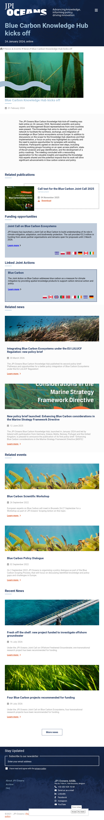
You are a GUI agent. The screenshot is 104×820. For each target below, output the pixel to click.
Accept (74, 812)
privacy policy (40, 768)
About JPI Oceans (15, 780)
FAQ (8, 788)
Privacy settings (76, 807)
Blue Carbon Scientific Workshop (28, 496)
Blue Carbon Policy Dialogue (25, 558)
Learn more (13, 245)
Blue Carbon (16, 272)
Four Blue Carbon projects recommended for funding (41, 697)
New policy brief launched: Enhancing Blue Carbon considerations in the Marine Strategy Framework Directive (51, 418)
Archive (9, 784)
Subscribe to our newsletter (23, 756)
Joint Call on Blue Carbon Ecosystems (32, 226)
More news (52, 732)
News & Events (13, 48)
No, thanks (81, 812)
